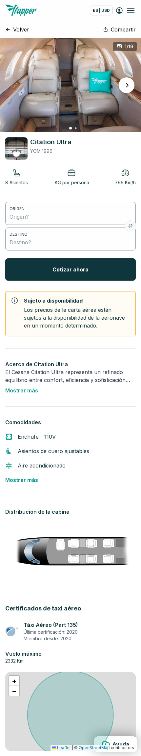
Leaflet (63, 747)
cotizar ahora (70, 269)
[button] (14, 681)
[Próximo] (126, 85)
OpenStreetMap (94, 747)
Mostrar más (21, 390)
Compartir (123, 29)
